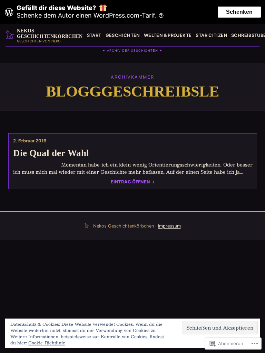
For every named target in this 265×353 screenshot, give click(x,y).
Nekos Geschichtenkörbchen (50, 33)
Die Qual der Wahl (51, 153)
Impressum (169, 226)
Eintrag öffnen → (133, 182)
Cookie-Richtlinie (46, 342)
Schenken (239, 12)
